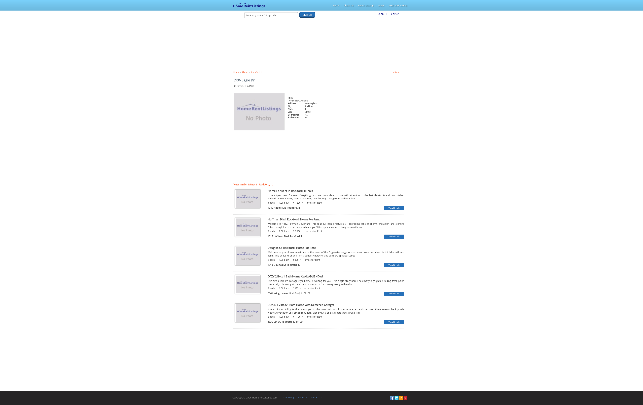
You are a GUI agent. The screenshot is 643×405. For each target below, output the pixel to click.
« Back (601, 72)
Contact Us (86, 390)
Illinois (12, 72)
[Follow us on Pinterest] (635, 391)
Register (394, 13)
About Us (581, 5)
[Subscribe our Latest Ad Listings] (631, 391)
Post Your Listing (630, 5)
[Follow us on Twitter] (626, 391)
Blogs (614, 5)
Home (568, 5)
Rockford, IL (23, 72)
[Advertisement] (88, 45)
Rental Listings (598, 5)
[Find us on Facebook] (622, 391)
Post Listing (59, 390)
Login (381, 13)
